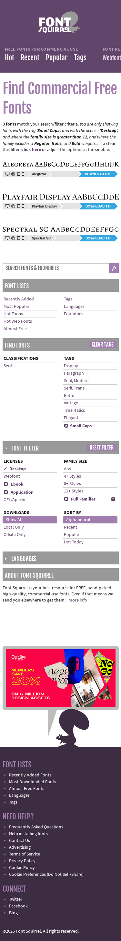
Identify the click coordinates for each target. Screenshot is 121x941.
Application (19, 492)
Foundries (73, 314)
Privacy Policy (22, 861)
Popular (56, 57)
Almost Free (15, 329)
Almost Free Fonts (26, 789)
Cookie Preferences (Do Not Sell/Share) (46, 874)
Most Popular (16, 306)
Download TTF (98, 206)
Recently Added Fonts (30, 775)
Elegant (71, 418)
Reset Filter (102, 447)
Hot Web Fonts (18, 321)
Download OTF (98, 174)
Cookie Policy (22, 868)
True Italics (74, 410)
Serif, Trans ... (76, 388)
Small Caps (78, 426)
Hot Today (13, 314)
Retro (69, 396)
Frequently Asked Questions (36, 827)
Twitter (15, 899)
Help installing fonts (28, 834)
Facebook (18, 906)
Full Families (80, 499)
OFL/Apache (15, 500)
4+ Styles (72, 476)
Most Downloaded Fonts (32, 782)
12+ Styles (73, 491)
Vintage (71, 403)
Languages (74, 306)
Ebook (14, 484)
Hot (9, 57)
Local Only (14, 527)
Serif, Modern (76, 381)
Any (67, 469)
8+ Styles (72, 484)
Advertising (20, 847)
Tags (80, 57)
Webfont (12, 476)
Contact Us (19, 841)
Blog (13, 913)
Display (71, 366)
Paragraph (74, 373)
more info (77, 600)
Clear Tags (103, 344)
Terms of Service (24, 854)
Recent (30, 57)
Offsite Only (15, 535)
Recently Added (19, 299)
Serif (8, 366)
